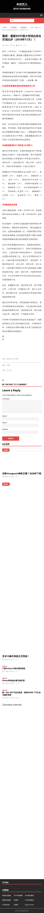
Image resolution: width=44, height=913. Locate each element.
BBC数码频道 (29, 895)
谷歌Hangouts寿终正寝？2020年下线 (21, 473)
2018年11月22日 (9, 698)
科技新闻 (14, 27)
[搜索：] (22, 20)
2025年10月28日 (9, 683)
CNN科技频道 (29, 900)
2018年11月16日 (9, 45)
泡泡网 (16, 900)
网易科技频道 (6, 895)
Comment (6, 399)
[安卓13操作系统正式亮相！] (22, 568)
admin (20, 45)
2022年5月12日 (9, 659)
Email (4, 423)
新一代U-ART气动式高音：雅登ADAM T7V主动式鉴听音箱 (21, 693)
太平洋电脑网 (18, 895)
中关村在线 (6, 905)
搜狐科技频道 (6, 900)
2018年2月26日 (9, 671)
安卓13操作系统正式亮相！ (16, 656)
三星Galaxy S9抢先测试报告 (13, 668)
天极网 (16, 905)
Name (4, 416)
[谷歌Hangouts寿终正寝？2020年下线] (22, 460)
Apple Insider (29, 905)
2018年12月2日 (9, 477)
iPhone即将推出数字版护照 (13, 680)
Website (5, 429)
